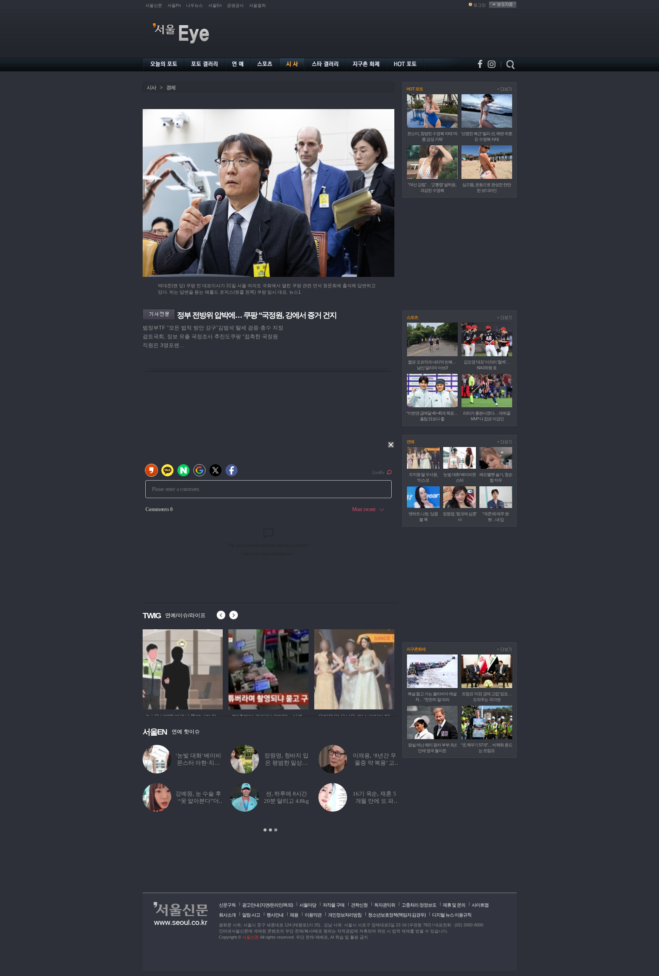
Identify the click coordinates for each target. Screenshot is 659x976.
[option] (214, 668)
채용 (294, 915)
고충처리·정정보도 (419, 905)
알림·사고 (251, 915)
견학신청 (359, 905)
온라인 (276, 905)
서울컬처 (257, 5)
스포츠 (412, 317)
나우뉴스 (194, 5)
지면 (265, 905)
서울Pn (174, 5)
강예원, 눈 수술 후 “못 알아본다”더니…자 (198, 801)
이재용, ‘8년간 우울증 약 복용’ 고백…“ (374, 763)
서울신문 (153, 5)
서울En (215, 5)
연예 (410, 441)
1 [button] (265, 829)
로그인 (479, 5)
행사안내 (275, 915)
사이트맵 (480, 905)
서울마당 (307, 905)
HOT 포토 (415, 89)
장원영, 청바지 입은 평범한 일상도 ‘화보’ (286, 763)
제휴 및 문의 (454, 905)
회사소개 (227, 915)
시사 (151, 87)
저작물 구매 (333, 905)
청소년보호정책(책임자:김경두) (397, 915)
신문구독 (227, 905)
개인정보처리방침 (345, 915)
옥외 (287, 905)
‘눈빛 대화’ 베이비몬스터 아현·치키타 (198, 763)
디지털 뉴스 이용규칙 (451, 915)
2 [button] (270, 829)
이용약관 (313, 915)
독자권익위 (384, 905)
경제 (170, 87)
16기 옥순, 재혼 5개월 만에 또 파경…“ (374, 801)
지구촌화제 (416, 649)
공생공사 (235, 5)
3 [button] (275, 829)
